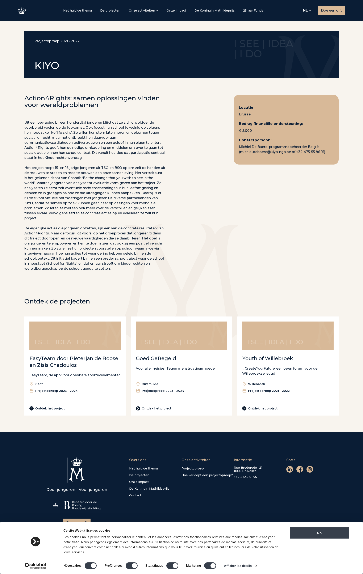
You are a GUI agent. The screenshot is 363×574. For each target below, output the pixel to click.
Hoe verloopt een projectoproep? (207, 475)
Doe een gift (331, 10)
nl (305, 10)
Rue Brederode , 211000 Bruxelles (248, 469)
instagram (309, 469)
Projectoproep (193, 468)
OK (319, 533)
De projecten (110, 10)
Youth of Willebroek (267, 358)
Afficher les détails (238, 565)
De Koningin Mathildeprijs (215, 10)
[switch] (132, 565)
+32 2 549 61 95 (245, 477)
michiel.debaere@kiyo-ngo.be (265, 152)
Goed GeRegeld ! (157, 358)
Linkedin (289, 469)
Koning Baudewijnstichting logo (76, 505)
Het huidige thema (77, 10)
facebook (299, 469)
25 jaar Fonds (253, 10)
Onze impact (176, 10)
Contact (135, 495)
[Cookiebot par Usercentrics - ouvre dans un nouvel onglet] (35, 566)
